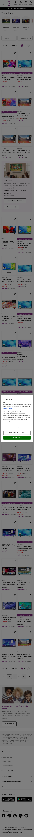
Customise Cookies (17, 428)
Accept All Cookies (17, 437)
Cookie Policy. (7, 408)
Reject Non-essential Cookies (17, 432)
